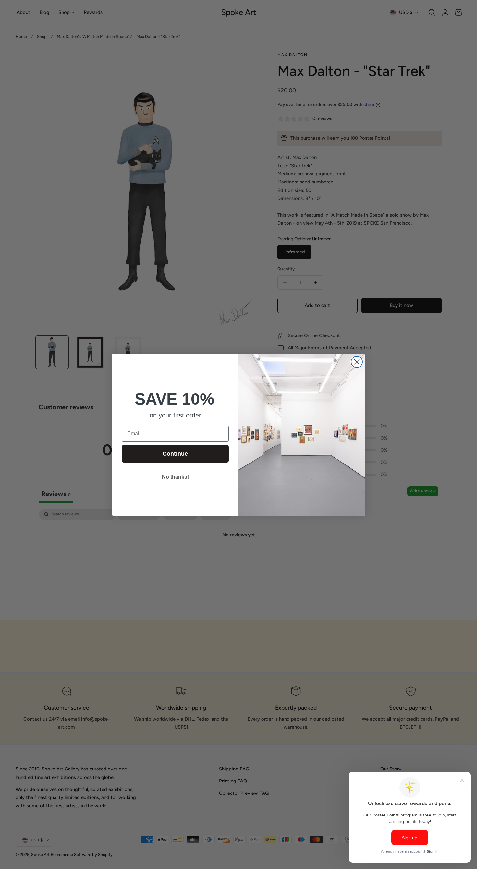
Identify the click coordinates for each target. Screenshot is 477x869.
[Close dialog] (356, 362)
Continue (175, 454)
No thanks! (175, 477)
